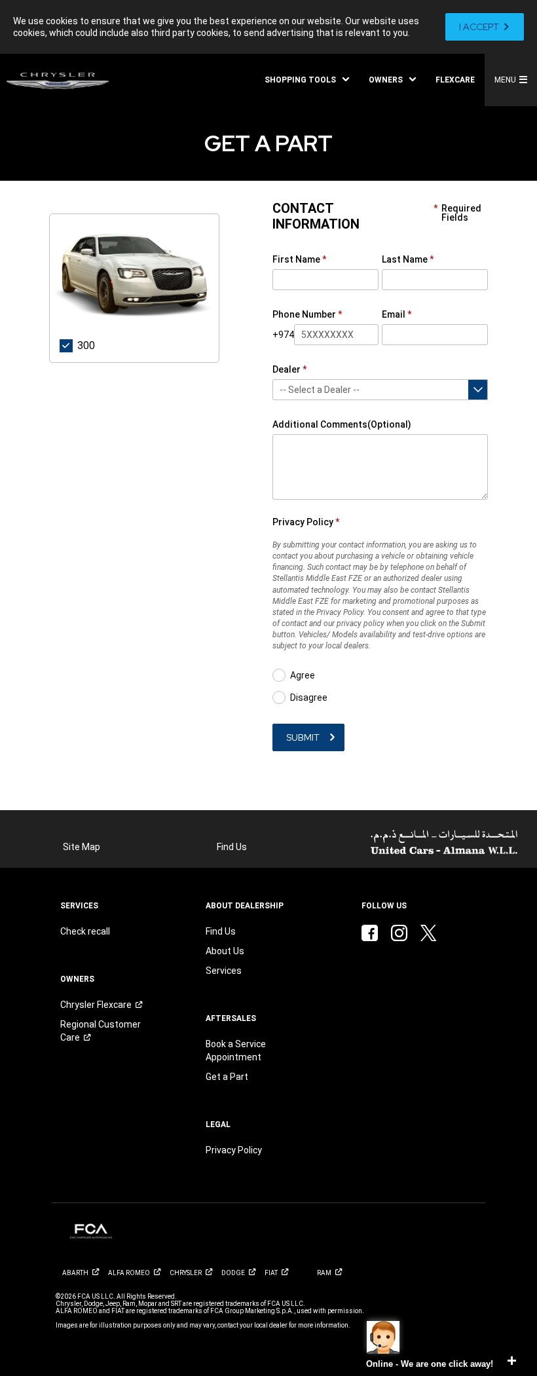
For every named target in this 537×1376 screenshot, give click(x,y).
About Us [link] (225, 951)
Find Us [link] (232, 846)
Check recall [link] (85, 931)
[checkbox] (81, 343)
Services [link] (224, 970)
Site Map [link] (81, 846)
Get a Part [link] (227, 1076)
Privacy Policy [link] (234, 1150)
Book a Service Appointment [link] (236, 1050)
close (511, 1360)
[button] (307, 80)
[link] (484, 27)
